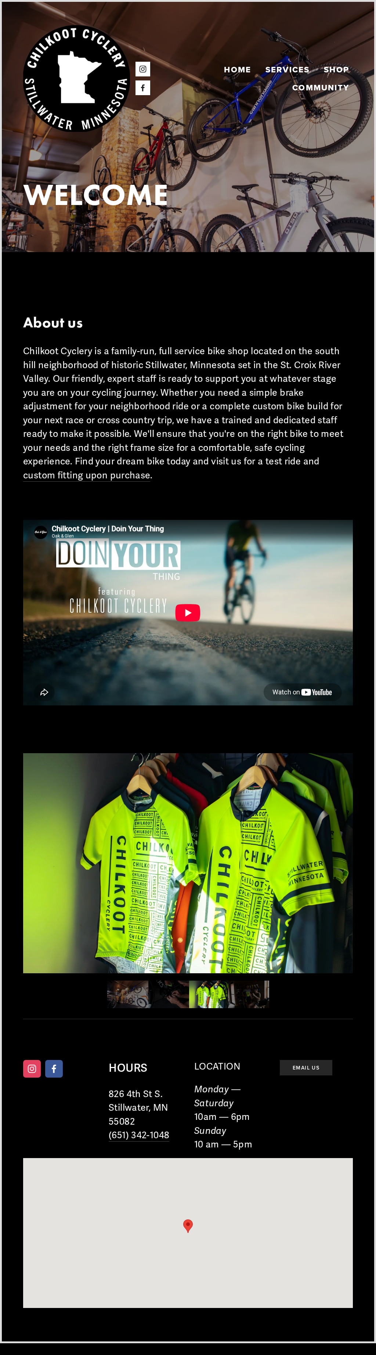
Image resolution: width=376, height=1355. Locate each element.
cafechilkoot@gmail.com (301, 1042)
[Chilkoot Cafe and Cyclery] (32, 1069)
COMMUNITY (320, 87)
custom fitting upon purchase (86, 475)
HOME (237, 69)
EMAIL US (306, 1067)
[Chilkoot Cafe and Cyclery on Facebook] (54, 1069)
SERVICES (287, 69)
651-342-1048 (238, 1042)
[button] (127, 994)
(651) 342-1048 (139, 1135)
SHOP (336, 69)
